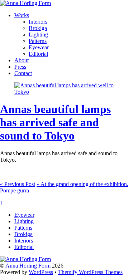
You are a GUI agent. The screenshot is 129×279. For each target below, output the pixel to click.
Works (21, 15)
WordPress (41, 272)
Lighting (38, 34)
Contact (23, 73)
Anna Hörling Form (28, 266)
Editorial (38, 54)
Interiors (38, 22)
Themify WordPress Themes (90, 272)
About (21, 60)
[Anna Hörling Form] (25, 3)
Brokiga (38, 28)
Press (20, 67)
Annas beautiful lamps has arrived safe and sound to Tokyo (55, 122)
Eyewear (39, 47)
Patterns (38, 41)
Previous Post (17, 184)
